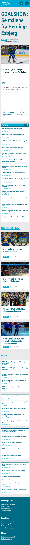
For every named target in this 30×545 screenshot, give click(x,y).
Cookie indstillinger (6, 539)
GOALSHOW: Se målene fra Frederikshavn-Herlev (8, 114)
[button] (21, 3)
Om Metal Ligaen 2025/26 (8, 537)
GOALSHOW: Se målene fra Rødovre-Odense (22, 114)
